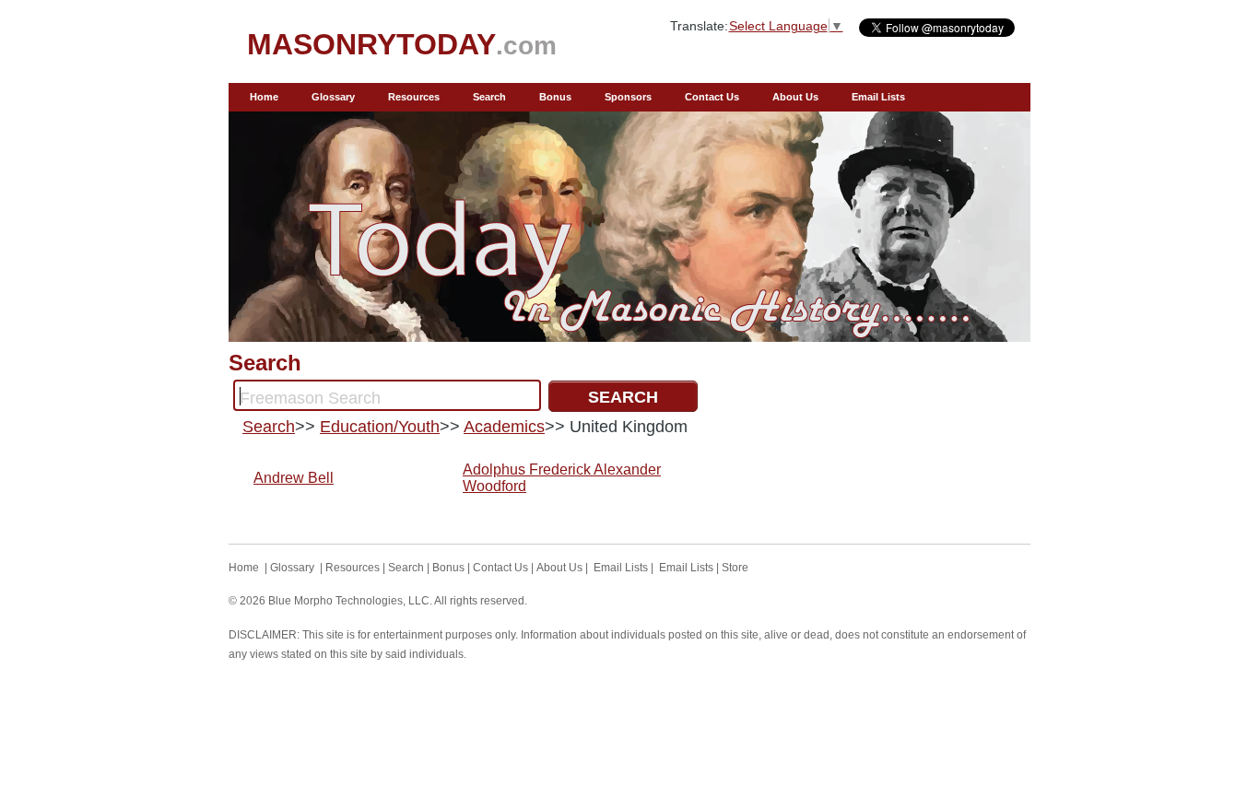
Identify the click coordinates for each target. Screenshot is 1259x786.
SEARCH (623, 397)
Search (489, 96)
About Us (795, 96)
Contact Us (712, 96)
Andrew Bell (293, 478)
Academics (504, 426)
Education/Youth (380, 426)
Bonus (555, 96)
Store (735, 567)
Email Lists (878, 96)
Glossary (333, 96)
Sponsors (628, 96)
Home (264, 96)
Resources (414, 96)
